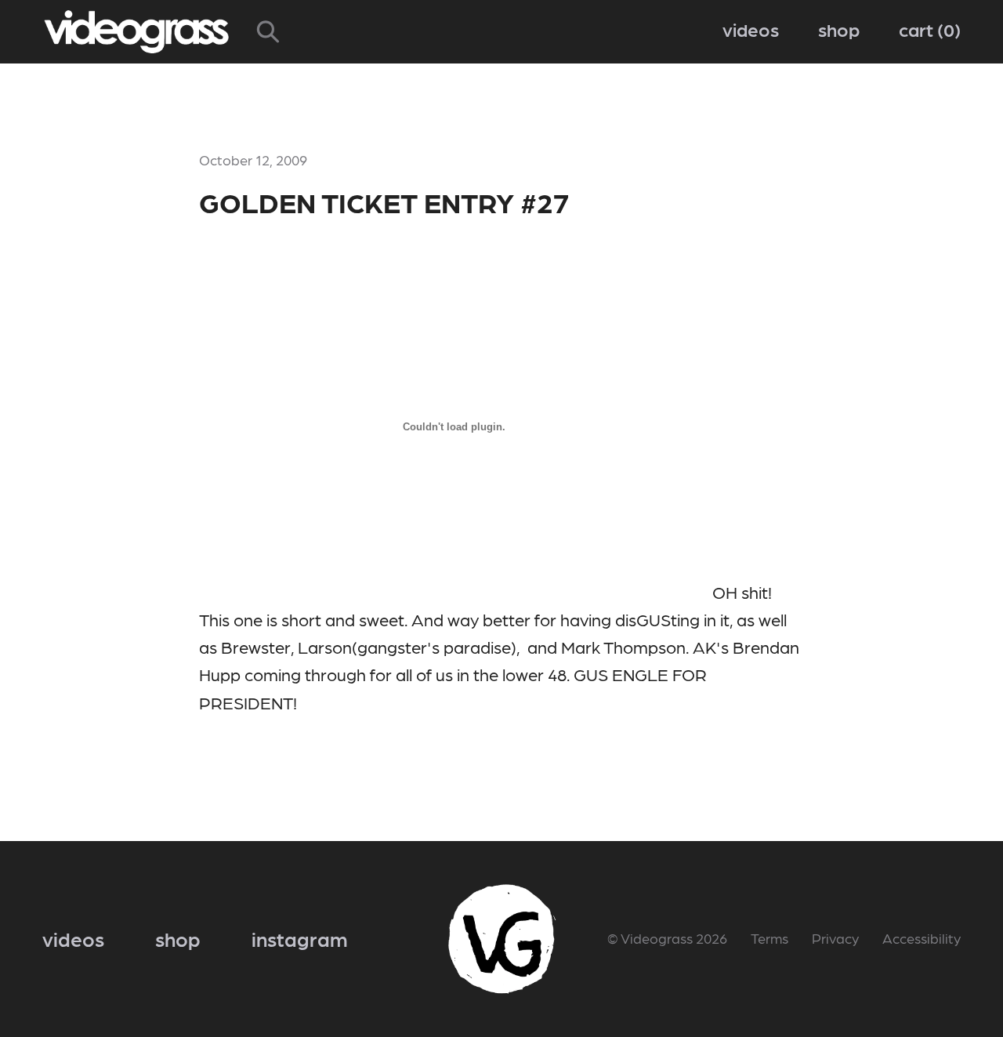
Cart (926, 28)
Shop (839, 28)
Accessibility (921, 938)
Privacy (835, 938)
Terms (769, 938)
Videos (750, 28)
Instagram (300, 938)
